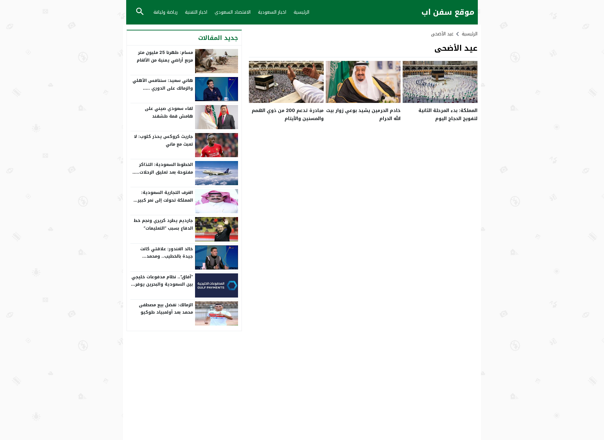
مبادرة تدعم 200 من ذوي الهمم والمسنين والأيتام (288, 114)
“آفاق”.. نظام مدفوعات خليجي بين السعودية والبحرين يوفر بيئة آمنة (162, 284)
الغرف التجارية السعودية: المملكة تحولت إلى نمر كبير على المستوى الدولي (165, 200)
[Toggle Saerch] (140, 12)
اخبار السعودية (272, 12)
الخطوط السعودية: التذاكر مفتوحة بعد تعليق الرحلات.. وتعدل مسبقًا (165, 172)
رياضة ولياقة (165, 12)
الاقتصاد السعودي (233, 12)
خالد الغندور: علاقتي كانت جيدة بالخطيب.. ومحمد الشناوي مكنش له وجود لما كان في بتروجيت (164, 260)
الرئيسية (301, 12)
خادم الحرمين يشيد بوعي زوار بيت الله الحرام (363, 114)
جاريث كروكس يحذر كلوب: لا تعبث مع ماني (163, 140)
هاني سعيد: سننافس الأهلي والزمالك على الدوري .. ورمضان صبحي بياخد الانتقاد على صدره (162, 92)
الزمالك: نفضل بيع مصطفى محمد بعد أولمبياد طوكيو (166, 308)
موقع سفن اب (448, 12)
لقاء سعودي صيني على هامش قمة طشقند (169, 112)
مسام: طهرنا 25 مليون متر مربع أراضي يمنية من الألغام (165, 56)
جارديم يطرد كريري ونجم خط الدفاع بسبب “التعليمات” (163, 224)
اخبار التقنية (196, 12)
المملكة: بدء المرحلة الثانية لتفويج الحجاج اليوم (447, 114)
